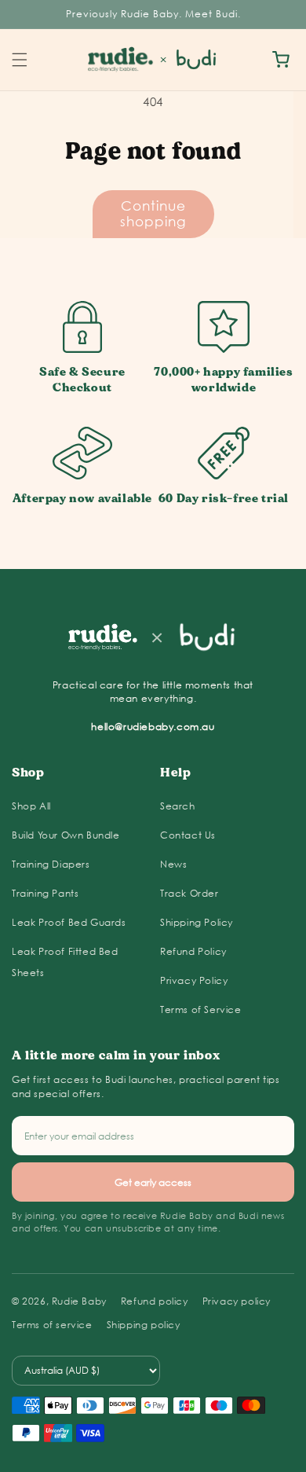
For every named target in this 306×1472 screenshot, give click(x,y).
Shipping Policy (196, 922)
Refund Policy (193, 951)
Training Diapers (51, 864)
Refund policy (154, 1301)
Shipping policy (143, 1324)
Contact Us (188, 835)
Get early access (153, 1182)
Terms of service (52, 1324)
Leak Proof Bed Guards (69, 922)
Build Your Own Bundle (66, 835)
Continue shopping (153, 213)
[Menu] (19, 59)
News (173, 864)
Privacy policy (236, 1301)
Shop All (31, 806)
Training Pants (45, 893)
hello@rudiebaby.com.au (152, 726)
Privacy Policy (194, 980)
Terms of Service (201, 1009)
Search (177, 806)
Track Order (189, 893)
